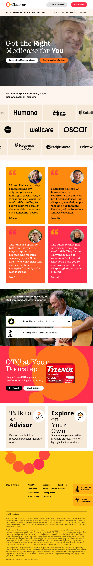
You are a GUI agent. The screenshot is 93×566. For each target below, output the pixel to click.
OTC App (41, 12)
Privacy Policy (49, 493)
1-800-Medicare (37, 544)
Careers (46, 485)
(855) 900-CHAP (57, 5)
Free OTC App (33, 497)
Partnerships (29, 12)
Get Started (79, 5)
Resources (17, 12)
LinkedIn (61, 489)
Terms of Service (50, 489)
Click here (9, 559)
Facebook (62, 485)
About (8, 12)
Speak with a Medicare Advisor (22, 60)
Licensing (47, 497)
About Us (31, 485)
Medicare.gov (24, 544)
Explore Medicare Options (54, 60)
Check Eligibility (33, 388)
